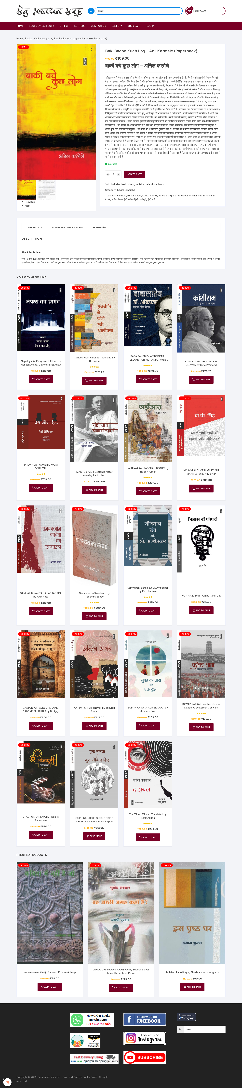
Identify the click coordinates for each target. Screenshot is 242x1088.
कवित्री (143, 199)
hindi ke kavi (134, 195)
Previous (30, 201)
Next (27, 205)
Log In (151, 26)
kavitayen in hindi (187, 195)
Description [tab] (34, 227)
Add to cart (134, 174)
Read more (96, 836)
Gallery (117, 26)
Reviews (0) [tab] (100, 227)
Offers (64, 26)
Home (19, 26)
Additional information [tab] (67, 227)
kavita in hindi (149, 195)
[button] (90, 49)
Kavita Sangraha (43, 38)
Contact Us (98, 26)
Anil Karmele (119, 195)
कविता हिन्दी (133, 199)
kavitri (201, 195)
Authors (79, 26)
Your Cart (134, 26)
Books (28, 38)
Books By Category (41, 26)
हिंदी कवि (151, 199)
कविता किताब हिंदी (119, 199)
